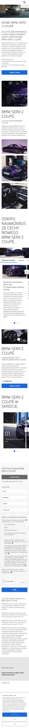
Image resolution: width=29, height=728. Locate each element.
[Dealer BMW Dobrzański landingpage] (24, 2)
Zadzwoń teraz (14, 477)
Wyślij (14, 590)
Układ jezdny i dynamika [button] (8, 260)
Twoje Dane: (6, 487)
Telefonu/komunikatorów (10, 530)
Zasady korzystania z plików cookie (13, 673)
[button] (27, 272)
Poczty (6, 527)
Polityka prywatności (8, 675)
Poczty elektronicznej (9, 524)
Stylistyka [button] (21, 260)
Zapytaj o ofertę (15, 72)
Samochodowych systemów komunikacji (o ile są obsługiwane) (15, 533)
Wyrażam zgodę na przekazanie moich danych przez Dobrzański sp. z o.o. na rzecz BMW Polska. (15, 541)
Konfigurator (8, 381)
